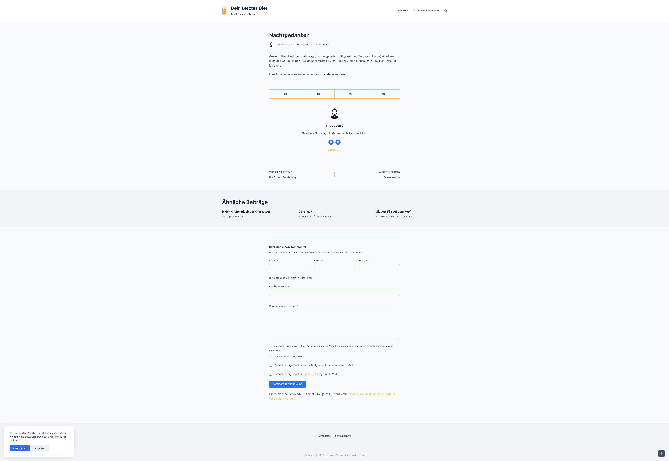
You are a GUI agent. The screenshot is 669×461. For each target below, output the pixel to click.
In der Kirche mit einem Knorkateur (246, 211)
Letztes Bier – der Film (426, 10)
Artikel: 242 (334, 150)
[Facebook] (285, 94)
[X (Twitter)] (318, 94)
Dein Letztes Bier (249, 8)
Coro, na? (305, 211)
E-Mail (319, 260)
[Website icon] (331, 142)
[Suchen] (445, 10)
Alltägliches (321, 44)
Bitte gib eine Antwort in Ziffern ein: (291, 277)
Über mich (402, 10)
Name (273, 260)
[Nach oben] (661, 453)
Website (363, 260)
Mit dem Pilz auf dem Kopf (393, 211)
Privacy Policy (294, 356)
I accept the (288, 356)
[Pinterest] (351, 94)
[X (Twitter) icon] (338, 142)
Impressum (324, 436)
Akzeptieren (19, 448)
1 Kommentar (323, 216)
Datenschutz (343, 436)
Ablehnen (40, 448)
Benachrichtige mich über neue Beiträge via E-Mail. (306, 374)
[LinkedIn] (383, 94)
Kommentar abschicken (287, 383)
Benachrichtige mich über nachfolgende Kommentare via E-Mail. (313, 365)
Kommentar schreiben (283, 306)
